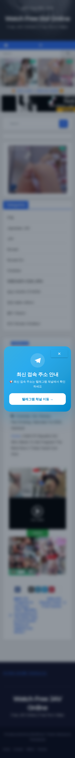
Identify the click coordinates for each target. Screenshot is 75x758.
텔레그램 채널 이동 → (37, 399)
